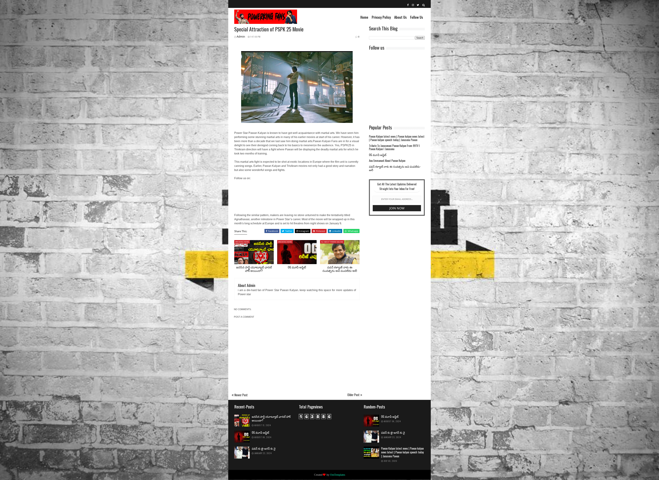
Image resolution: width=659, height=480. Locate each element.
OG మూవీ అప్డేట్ (297, 267)
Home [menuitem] (364, 17)
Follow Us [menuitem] (416, 17)
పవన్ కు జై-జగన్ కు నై (263, 448)
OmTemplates (337, 474)
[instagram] (413, 5)
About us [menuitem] (400, 17)
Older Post (353, 394)
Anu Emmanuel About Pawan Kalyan (387, 161)
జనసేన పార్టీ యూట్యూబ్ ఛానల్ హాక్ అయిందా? (254, 269)
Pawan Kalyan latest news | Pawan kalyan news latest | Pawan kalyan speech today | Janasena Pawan (396, 138)
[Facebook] (408, 5)
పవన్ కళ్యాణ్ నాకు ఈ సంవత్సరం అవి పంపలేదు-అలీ (339, 269)
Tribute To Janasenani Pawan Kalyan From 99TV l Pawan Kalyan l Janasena (394, 147)
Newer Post (241, 395)
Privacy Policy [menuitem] (381, 17)
